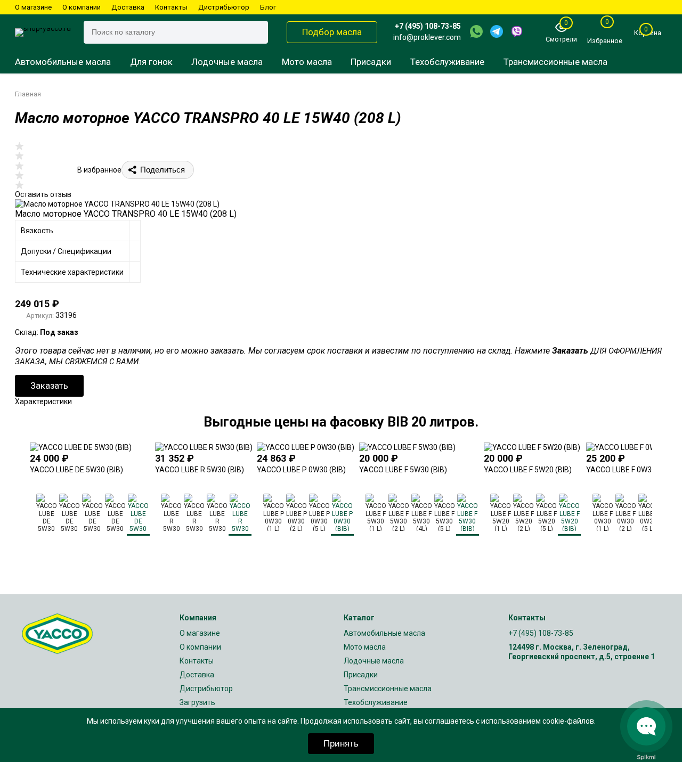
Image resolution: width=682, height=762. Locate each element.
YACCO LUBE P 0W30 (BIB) (301, 469)
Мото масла (307, 61)
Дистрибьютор (223, 7)
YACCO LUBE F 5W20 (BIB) (528, 469)
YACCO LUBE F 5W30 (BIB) (403, 469)
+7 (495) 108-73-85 (428, 26)
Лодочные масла (227, 61)
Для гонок (151, 61)
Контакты (171, 7)
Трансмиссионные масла (555, 61)
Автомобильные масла (63, 61)
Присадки (371, 61)
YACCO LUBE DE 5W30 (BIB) (76, 469)
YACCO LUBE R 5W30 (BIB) (199, 469)
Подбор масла (332, 32)
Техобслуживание (447, 61)
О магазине (33, 7)
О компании (81, 7)
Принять (341, 744)
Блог (268, 7)
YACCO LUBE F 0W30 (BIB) (630, 469)
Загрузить (197, 702)
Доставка (127, 7)
